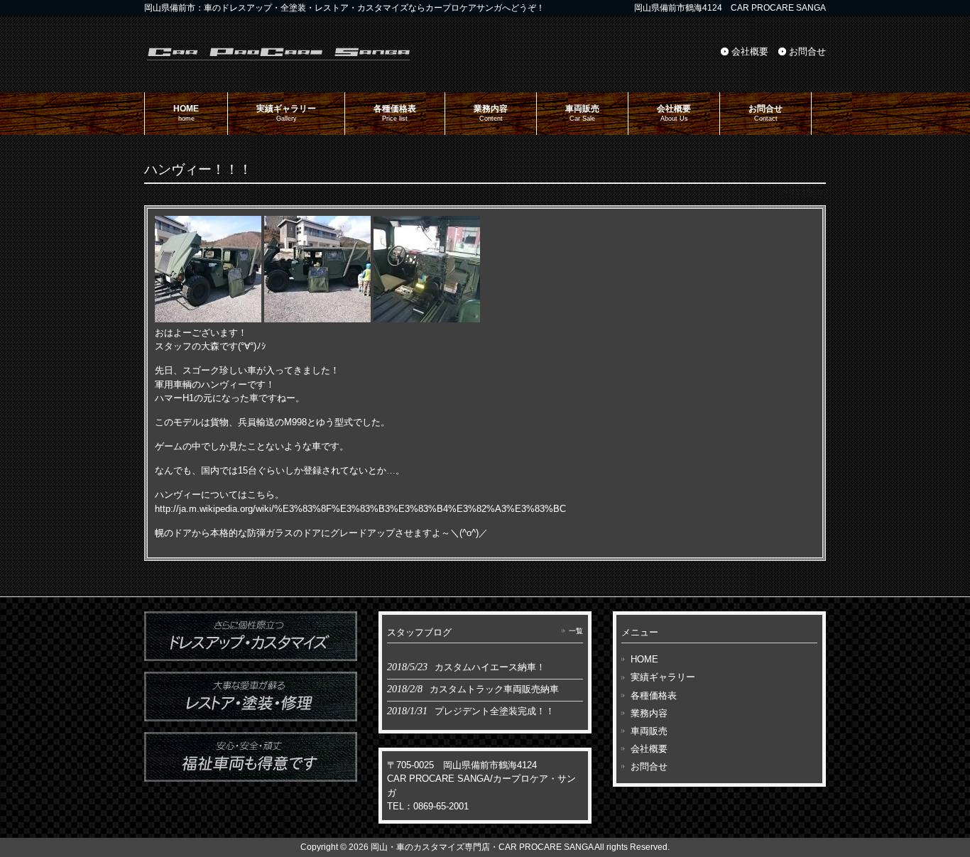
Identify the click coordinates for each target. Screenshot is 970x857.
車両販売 (649, 731)
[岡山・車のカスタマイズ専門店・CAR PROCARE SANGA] (279, 59)
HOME (644, 659)
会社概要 (749, 51)
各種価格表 (654, 695)
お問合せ (807, 51)
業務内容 (649, 713)
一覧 (576, 631)
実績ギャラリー (663, 677)
